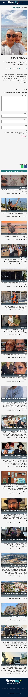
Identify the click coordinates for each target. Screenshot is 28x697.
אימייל (25, 119)
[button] (22, 2)
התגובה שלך (23, 95)
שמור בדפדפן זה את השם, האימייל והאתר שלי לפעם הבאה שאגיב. (15, 133)
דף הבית (24, 8)
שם (25, 113)
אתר (26, 125)
